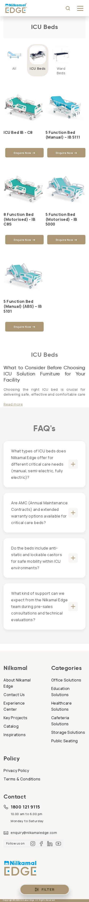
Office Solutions (66, 680)
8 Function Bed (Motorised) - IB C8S (20, 219)
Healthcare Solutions (61, 706)
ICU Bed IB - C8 (18, 132)
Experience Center (14, 706)
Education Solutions (60, 691)
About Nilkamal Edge (17, 683)
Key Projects (15, 717)
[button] (80, 8)
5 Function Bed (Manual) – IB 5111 (63, 135)
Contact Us (14, 694)
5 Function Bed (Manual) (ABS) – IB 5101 (23, 306)
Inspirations (15, 734)
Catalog (11, 726)
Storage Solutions (68, 732)
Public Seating (64, 740)
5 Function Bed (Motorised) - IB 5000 (62, 219)
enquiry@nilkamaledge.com (34, 832)
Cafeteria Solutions (60, 720)
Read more (13, 404)
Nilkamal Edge (27, 900)
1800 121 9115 (25, 807)
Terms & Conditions (22, 779)
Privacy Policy (16, 770)
